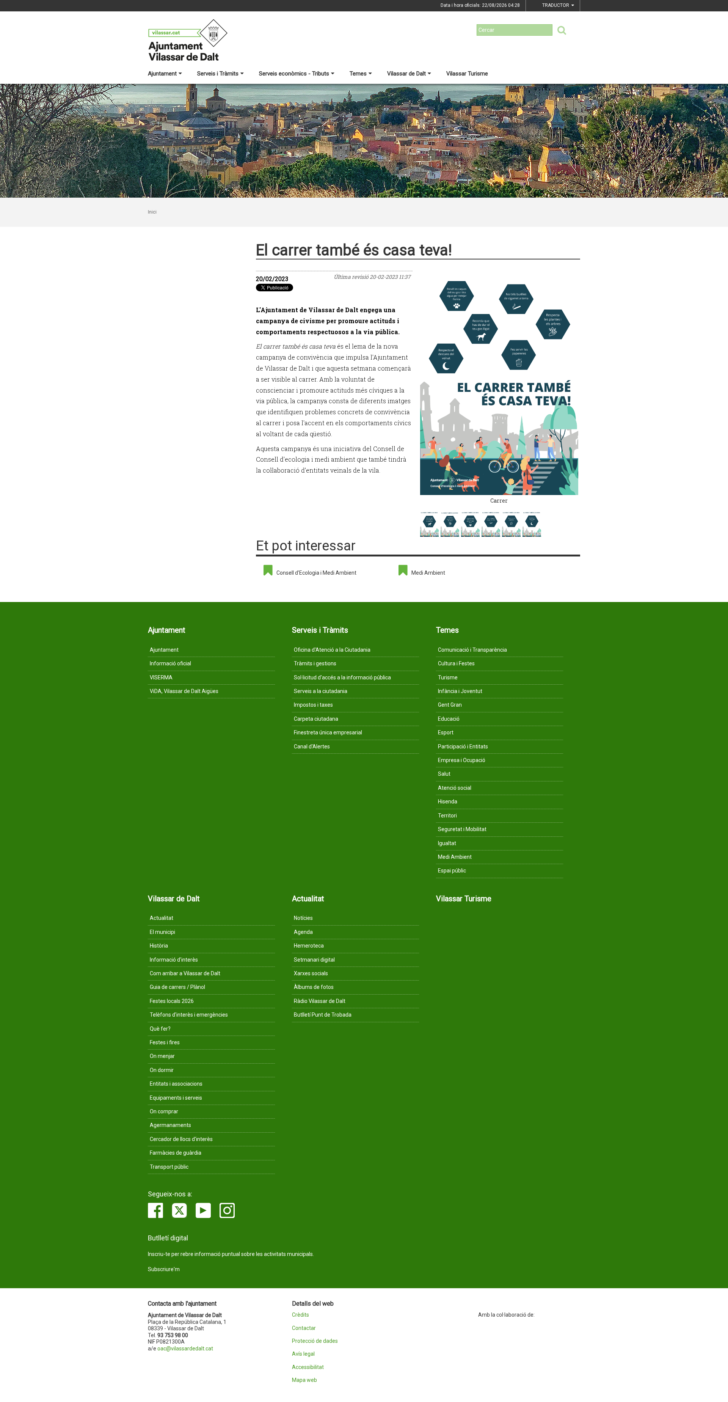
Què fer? (160, 1029)
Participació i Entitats (463, 746)
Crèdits (300, 1315)
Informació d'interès (174, 960)
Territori (447, 816)
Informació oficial (170, 663)
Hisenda (447, 801)
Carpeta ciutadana (316, 719)
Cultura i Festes (456, 663)
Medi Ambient (428, 573)
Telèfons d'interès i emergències (189, 1015)
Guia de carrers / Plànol (177, 987)
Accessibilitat (308, 1367)
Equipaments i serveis (176, 1098)
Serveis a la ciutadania (320, 691)
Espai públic (452, 871)
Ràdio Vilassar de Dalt (319, 1001)
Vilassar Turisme (467, 73)
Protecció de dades (315, 1341)
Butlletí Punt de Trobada (322, 1015)
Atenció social (454, 788)
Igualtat (447, 843)
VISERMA (161, 677)
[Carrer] (499, 383)
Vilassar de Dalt (406, 73)
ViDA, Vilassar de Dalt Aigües (184, 691)
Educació (449, 719)
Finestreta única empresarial (328, 732)
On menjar (162, 1056)
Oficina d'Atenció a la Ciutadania (332, 650)
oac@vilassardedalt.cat (185, 1348)
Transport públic (169, 1167)
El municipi (162, 932)
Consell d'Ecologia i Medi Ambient (316, 573)
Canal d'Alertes (312, 746)
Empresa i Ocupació (461, 760)
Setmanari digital (314, 960)
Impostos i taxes (313, 705)
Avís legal (303, 1354)
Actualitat (161, 918)
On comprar (164, 1111)
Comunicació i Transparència (472, 650)
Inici (152, 212)
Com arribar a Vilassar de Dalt (185, 973)
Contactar (304, 1328)
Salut (444, 774)
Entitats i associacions (176, 1084)
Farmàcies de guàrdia (175, 1153)
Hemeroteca (309, 946)
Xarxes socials (311, 973)
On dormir (162, 1070)
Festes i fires (165, 1042)
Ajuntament (162, 73)
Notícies (303, 918)
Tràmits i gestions (315, 663)
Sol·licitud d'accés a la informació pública (342, 677)
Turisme (448, 677)
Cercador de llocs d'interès (181, 1139)
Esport (445, 732)
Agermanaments (170, 1125)
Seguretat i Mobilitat (462, 829)
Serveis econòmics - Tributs (294, 73)
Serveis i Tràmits (217, 73)
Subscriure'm (164, 1269)
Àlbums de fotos (314, 987)
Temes (358, 73)
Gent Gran (450, 705)
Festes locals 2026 (172, 1001)
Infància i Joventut (460, 691)
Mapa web (304, 1380)
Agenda (303, 932)
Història (159, 946)
